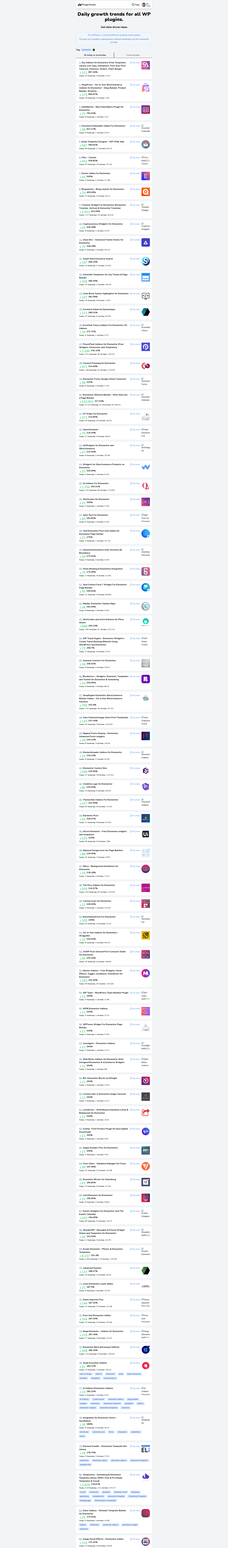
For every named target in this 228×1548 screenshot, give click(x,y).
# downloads (133, 55)
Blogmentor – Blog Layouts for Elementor (101, 189)
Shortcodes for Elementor (94, 499)
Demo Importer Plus (91, 1299)
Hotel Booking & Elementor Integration (101, 568)
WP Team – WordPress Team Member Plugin (103, 992)
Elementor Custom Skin (93, 768)
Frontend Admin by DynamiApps (97, 309)
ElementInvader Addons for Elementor (100, 752)
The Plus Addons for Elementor (97, 885)
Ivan (148, 5)
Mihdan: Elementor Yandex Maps (97, 603)
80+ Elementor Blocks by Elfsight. (98, 1078)
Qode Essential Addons (93, 1362)
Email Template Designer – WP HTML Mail (101, 141)
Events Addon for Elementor (94, 173)
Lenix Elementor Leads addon (96, 1283)
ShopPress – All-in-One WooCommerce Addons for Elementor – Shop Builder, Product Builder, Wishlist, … (102, 88)
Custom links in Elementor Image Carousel (102, 1094)
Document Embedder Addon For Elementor (102, 125)
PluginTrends (89, 4)
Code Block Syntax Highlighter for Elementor (104, 293)
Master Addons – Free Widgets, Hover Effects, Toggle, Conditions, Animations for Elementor (101, 973)
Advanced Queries (90, 1268)
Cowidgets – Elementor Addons (97, 1043)
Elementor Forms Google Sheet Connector (102, 379)
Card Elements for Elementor (96, 1195)
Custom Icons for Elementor (95, 901)
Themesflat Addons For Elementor (98, 799)
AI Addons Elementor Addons (96, 1388)
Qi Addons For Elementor (94, 483)
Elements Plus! (88, 815)
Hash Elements (88, 429)
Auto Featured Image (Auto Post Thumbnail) (103, 717)
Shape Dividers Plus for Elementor (98, 1147)
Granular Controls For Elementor (97, 660)
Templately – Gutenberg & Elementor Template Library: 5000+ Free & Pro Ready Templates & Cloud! (100, 1477)
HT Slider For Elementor (93, 413)
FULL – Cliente (87, 157)
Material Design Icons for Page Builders (101, 850)
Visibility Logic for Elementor (95, 784)
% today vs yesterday (95, 55)
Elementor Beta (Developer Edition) (99, 1347)
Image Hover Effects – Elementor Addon (101, 1539)
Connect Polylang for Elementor (97, 363)
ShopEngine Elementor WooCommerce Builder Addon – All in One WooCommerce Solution (100, 698)
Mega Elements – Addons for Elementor (101, 1331)
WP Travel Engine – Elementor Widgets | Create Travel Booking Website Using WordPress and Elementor (101, 641)
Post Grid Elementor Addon (95, 1315)
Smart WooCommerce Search (96, 258)
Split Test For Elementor (93, 515)
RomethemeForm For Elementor (97, 916)
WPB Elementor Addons (93, 1008)
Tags (137, 4)
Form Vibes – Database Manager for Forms (102, 1163)
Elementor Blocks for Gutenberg (97, 1179)
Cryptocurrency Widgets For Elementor (101, 224)
